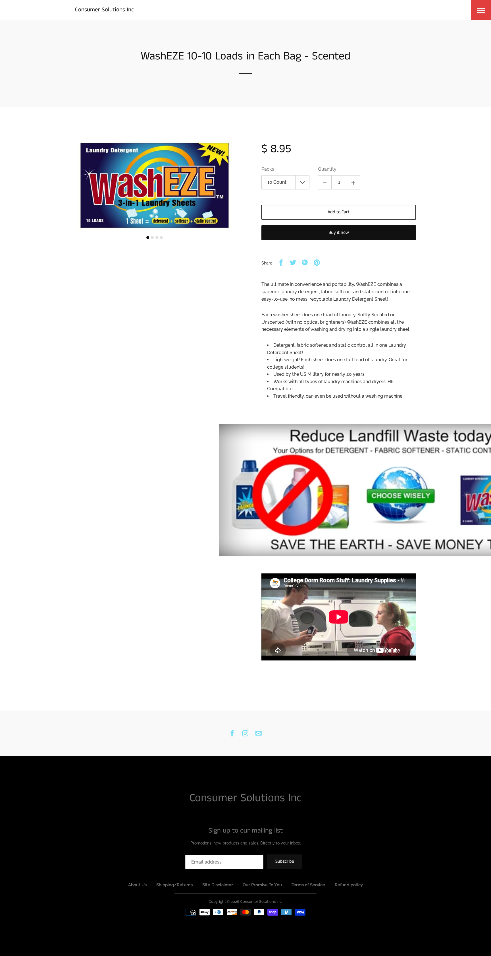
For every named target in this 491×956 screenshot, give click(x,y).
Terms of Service (308, 884)
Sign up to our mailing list (246, 830)
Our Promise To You (262, 884)
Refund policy (349, 884)
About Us (137, 884)
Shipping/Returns (174, 884)
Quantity (327, 169)
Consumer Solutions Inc (104, 10)
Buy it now (338, 232)
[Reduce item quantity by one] (325, 182)
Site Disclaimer (217, 884)
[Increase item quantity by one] (353, 182)
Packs (267, 169)
